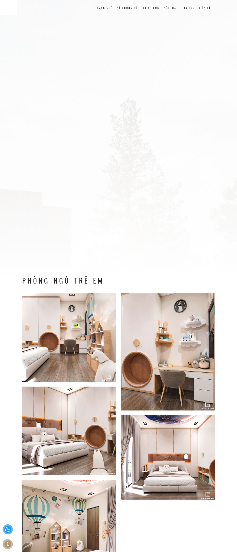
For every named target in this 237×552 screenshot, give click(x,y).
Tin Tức (189, 8)
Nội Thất (171, 8)
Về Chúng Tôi (128, 8)
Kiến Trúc (151, 8)
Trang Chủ (104, 8)
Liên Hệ (205, 8)
